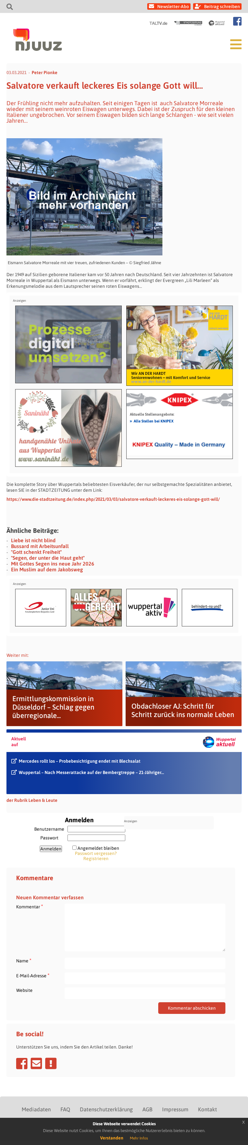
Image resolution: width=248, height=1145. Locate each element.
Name (23, 961)
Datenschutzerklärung (106, 1109)
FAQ (65, 1109)
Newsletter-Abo (173, 6)
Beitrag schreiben (222, 6)
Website (24, 990)
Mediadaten (36, 1109)
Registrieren (95, 858)
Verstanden (111, 1137)
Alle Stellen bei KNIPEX (151, 420)
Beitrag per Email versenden (36, 1063)
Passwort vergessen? (96, 853)
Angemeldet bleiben (98, 848)
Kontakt (207, 1109)
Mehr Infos (139, 1138)
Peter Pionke (44, 72)
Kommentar (29, 907)
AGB (147, 1109)
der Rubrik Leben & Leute (31, 800)
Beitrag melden (51, 1063)
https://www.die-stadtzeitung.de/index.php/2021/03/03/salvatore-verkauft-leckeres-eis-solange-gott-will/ (113, 499)
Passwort (49, 837)
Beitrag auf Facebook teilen (21, 1063)
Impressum (175, 1109)
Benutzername (49, 829)
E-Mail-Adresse (32, 975)
